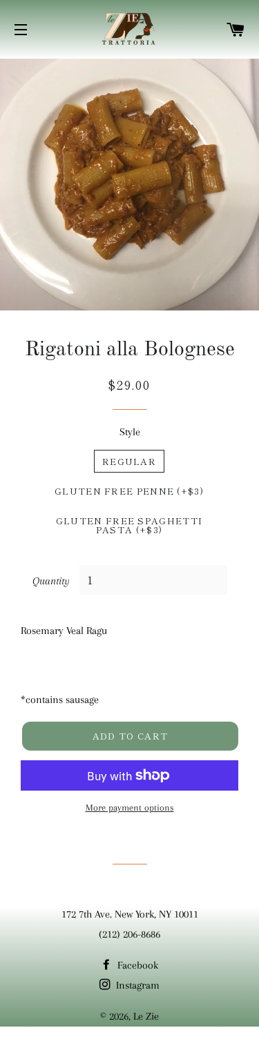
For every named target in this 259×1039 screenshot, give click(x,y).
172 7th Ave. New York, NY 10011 (129, 914)
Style (129, 432)
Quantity (51, 581)
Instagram (136, 985)
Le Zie (146, 1016)
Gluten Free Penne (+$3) (129, 490)
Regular (129, 461)
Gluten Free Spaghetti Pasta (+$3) (129, 525)
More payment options (130, 807)
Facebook (136, 965)
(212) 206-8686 (129, 934)
